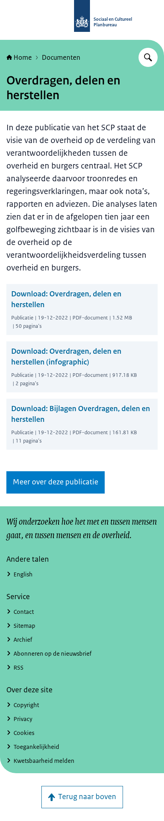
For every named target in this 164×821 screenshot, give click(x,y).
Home (23, 57)
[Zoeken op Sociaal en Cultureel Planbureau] (148, 57)
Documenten (61, 57)
